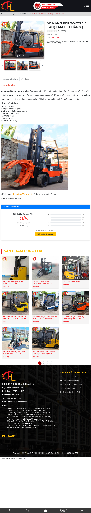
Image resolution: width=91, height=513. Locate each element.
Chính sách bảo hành (71, 392)
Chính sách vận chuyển (72, 388)
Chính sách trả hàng (70, 381)
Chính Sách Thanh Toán (72, 384)
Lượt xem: (50, 34)
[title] (10, 510)
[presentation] (2, 65)
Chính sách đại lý (69, 377)
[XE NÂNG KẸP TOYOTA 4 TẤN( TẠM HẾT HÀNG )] (10, 65)
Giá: (48, 37)
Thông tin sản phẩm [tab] (10, 79)
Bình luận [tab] (25, 79)
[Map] (45, 510)
